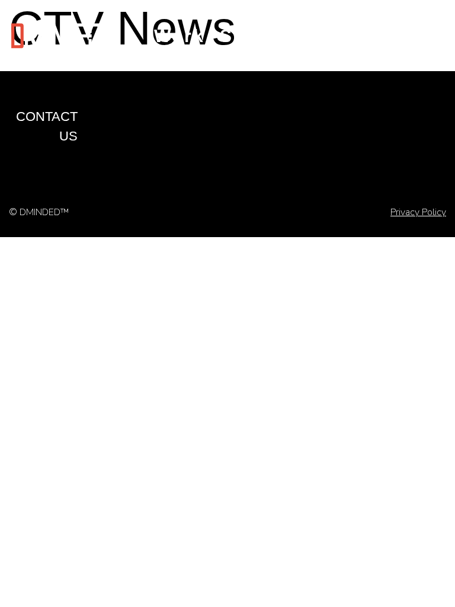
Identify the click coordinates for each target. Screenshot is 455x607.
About (353, 36)
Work (179, 36)
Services (264, 36)
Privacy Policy (418, 212)
